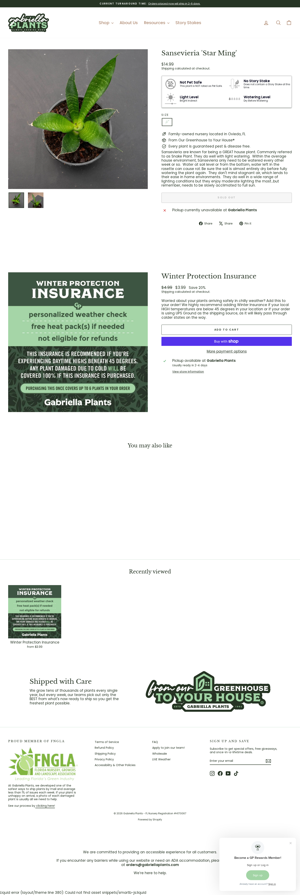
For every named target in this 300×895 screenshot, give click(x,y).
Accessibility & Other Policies (115, 765)
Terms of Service (107, 742)
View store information (188, 371)
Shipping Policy (105, 754)
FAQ (155, 742)
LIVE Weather (161, 759)
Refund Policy (104, 748)
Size (165, 115)
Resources (155, 23)
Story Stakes (188, 23)
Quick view (42, 522)
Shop (104, 23)
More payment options (227, 351)
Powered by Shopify (150, 819)
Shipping (167, 68)
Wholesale (159, 754)
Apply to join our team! (168, 748)
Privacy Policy (104, 759)
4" (167, 122)
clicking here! (45, 806)
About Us (129, 23)
